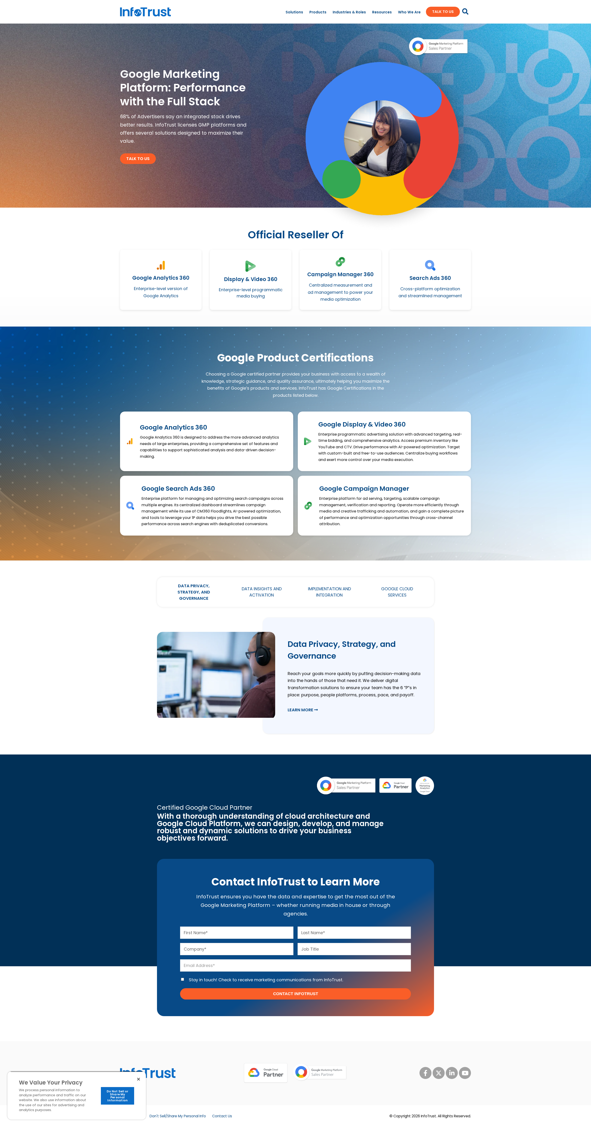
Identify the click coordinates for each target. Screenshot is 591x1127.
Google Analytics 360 (173, 427)
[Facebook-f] (425, 1073)
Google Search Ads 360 (178, 488)
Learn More (301, 710)
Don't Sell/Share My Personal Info (178, 1116)
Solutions (294, 12)
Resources (382, 12)
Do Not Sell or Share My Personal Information (118, 1096)
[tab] (194, 592)
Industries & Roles (349, 12)
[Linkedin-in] (452, 1073)
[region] (76, 1095)
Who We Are (409, 12)
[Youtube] (465, 1073)
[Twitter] (439, 1073)
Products (317, 12)
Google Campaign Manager (364, 488)
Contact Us (222, 1116)
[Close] (138, 1079)
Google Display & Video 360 (362, 424)
